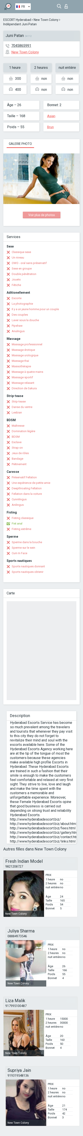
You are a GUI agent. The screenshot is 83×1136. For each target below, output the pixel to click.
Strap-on (17, 447)
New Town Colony (46, 20)
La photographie (22, 303)
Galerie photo (20, 144)
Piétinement (19, 464)
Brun (50, 127)
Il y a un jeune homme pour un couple (35, 309)
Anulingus (18, 331)
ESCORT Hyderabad (17, 20)
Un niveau (18, 257)
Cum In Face (19, 553)
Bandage (17, 458)
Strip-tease (19, 401)
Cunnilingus (19, 499)
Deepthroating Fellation (27, 488)
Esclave (16, 442)
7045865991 (21, 46)
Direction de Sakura (24, 388)
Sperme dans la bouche (27, 542)
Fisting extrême (21, 529)
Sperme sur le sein (23, 547)
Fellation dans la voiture (27, 493)
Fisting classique (22, 518)
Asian (51, 116)
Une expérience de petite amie (31, 482)
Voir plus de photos (41, 215)
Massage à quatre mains (27, 371)
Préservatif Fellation (24, 477)
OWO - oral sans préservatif (29, 263)
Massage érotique (23, 349)
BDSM (16, 436)
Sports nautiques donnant (28, 566)
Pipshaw (17, 325)
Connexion (67, 5)
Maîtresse (18, 425)
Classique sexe (21, 252)
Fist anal (17, 523)
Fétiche (16, 285)
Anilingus (18, 504)
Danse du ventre (22, 407)
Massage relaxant (23, 382)
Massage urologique (25, 355)
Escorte (16, 298)
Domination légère (23, 431)
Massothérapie (21, 366)
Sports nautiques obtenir (27, 571)
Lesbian (17, 412)
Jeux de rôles (20, 453)
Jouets (16, 279)
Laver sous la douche (25, 320)
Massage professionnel (27, 344)
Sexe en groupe (22, 268)
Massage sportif (22, 377)
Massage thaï (20, 360)
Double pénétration (24, 274)
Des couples (20, 314)
